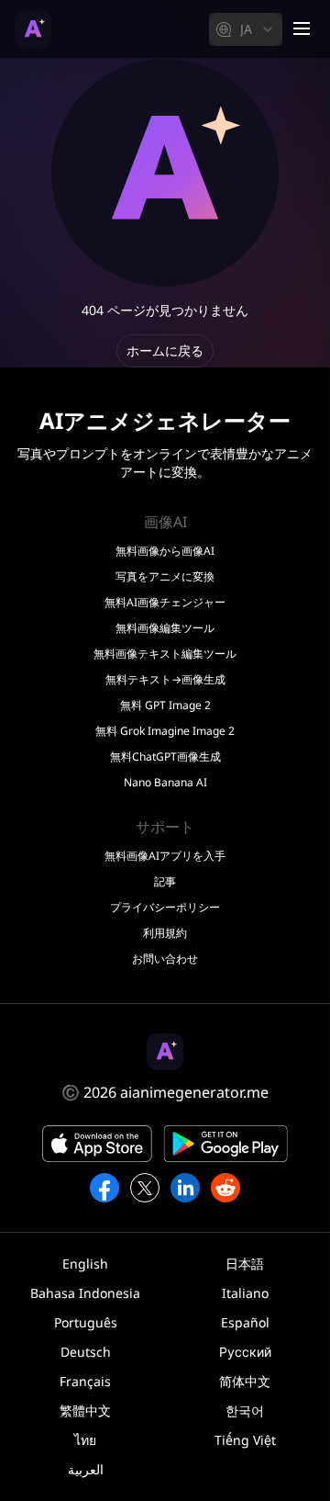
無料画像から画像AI (165, 551)
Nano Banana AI (165, 782)
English (85, 1263)
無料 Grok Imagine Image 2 (165, 731)
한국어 (245, 1410)
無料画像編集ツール (165, 628)
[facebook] (104, 1187)
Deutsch (85, 1351)
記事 (165, 882)
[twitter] (145, 1187)
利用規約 (165, 933)
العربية (86, 1469)
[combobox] (245, 29)
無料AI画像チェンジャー (165, 602)
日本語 (245, 1263)
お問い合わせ (165, 959)
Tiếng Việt (245, 1440)
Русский (245, 1351)
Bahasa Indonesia (85, 1293)
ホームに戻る (165, 350)
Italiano (245, 1293)
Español (245, 1322)
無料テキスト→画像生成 (165, 679)
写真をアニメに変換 (165, 577)
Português (85, 1322)
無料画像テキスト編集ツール (165, 654)
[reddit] (225, 1187)
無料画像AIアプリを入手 (165, 856)
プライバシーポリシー (165, 907)
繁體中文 (85, 1410)
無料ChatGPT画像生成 (165, 757)
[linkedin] (185, 1187)
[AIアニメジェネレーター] (33, 29)
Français (85, 1381)
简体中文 (244, 1381)
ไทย (85, 1440)
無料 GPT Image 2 (165, 705)
